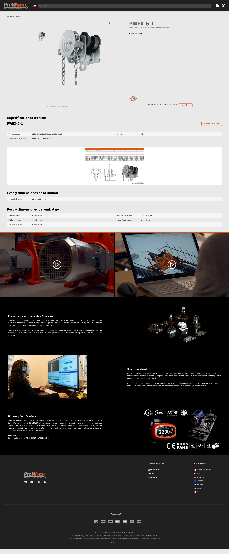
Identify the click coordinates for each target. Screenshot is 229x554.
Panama (199, 473)
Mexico (199, 488)
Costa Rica (200, 477)
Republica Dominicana (203, 470)
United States (155, 470)
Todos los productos (13, 16)
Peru (198, 492)
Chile (152, 473)
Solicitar (185, 105)
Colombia (153, 477)
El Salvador (200, 481)
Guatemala (200, 484)
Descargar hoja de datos (212, 124)
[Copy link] (109, 22)
